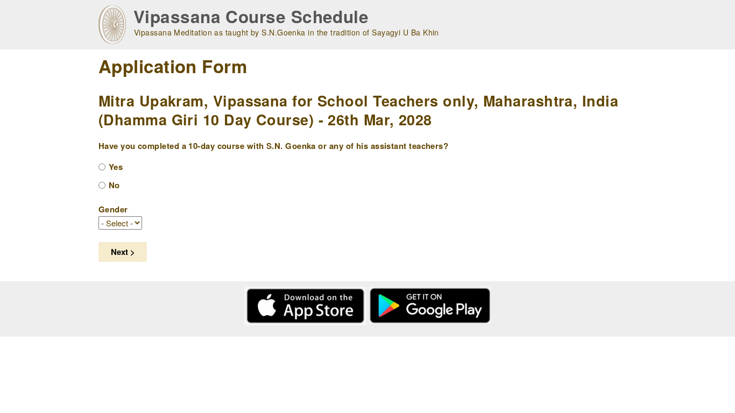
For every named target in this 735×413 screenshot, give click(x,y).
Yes (116, 167)
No (114, 185)
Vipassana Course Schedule (251, 16)
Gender (113, 209)
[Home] (112, 24)
